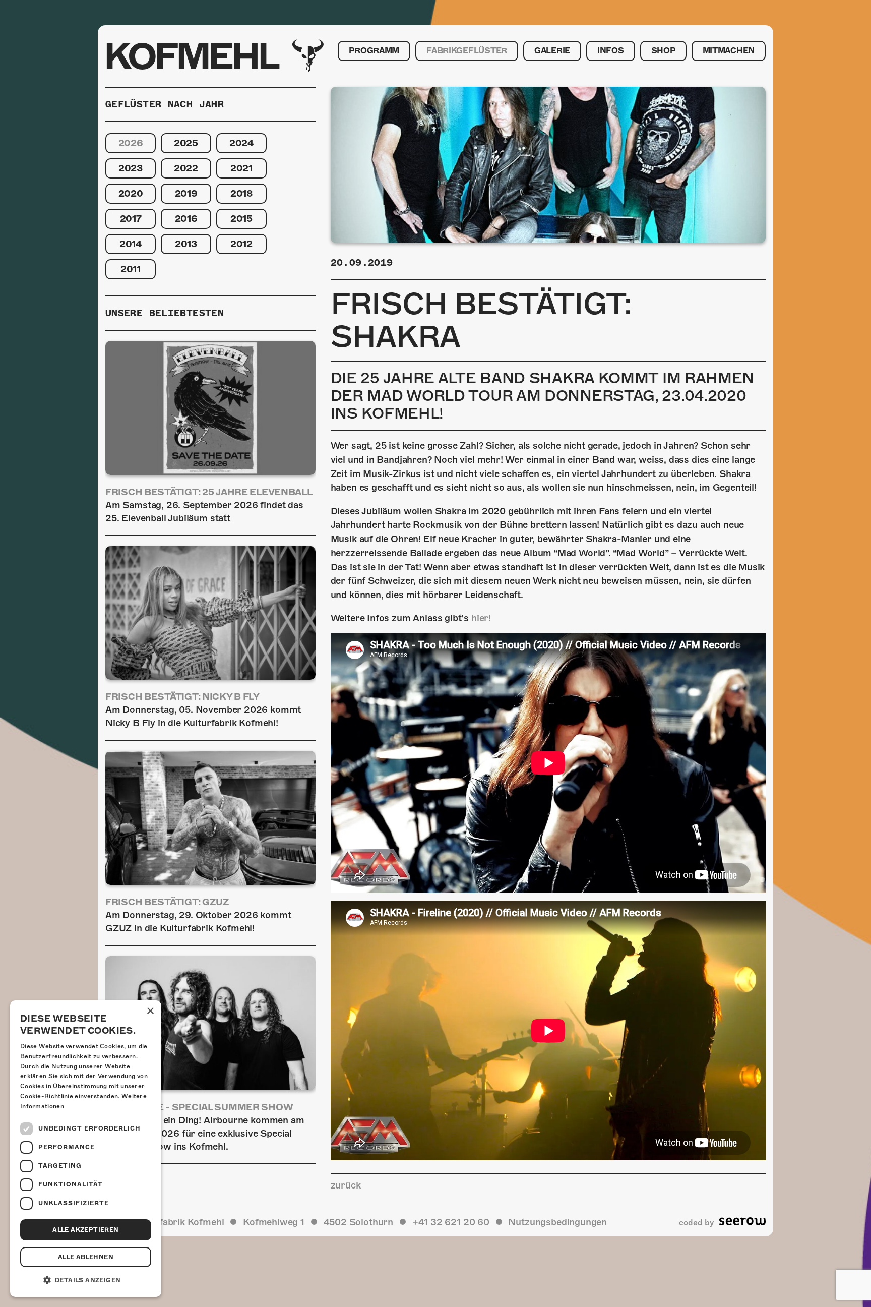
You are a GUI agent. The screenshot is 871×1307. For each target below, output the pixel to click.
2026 (130, 143)
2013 (186, 244)
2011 (130, 269)
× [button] (150, 1011)
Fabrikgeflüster (466, 51)
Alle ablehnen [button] (85, 1257)
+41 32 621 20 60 (450, 1222)
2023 (130, 168)
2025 (186, 143)
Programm (374, 51)
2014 (130, 244)
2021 (241, 168)
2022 (186, 168)
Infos (610, 51)
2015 (241, 218)
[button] (85, 1280)
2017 (131, 218)
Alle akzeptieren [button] (85, 1229)
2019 (186, 193)
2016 (186, 218)
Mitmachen (729, 51)
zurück (346, 1185)
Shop (663, 51)
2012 (241, 244)
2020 (130, 193)
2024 (241, 143)
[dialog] (85, 1148)
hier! (481, 618)
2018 (241, 193)
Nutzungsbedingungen (557, 1222)
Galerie (552, 51)
